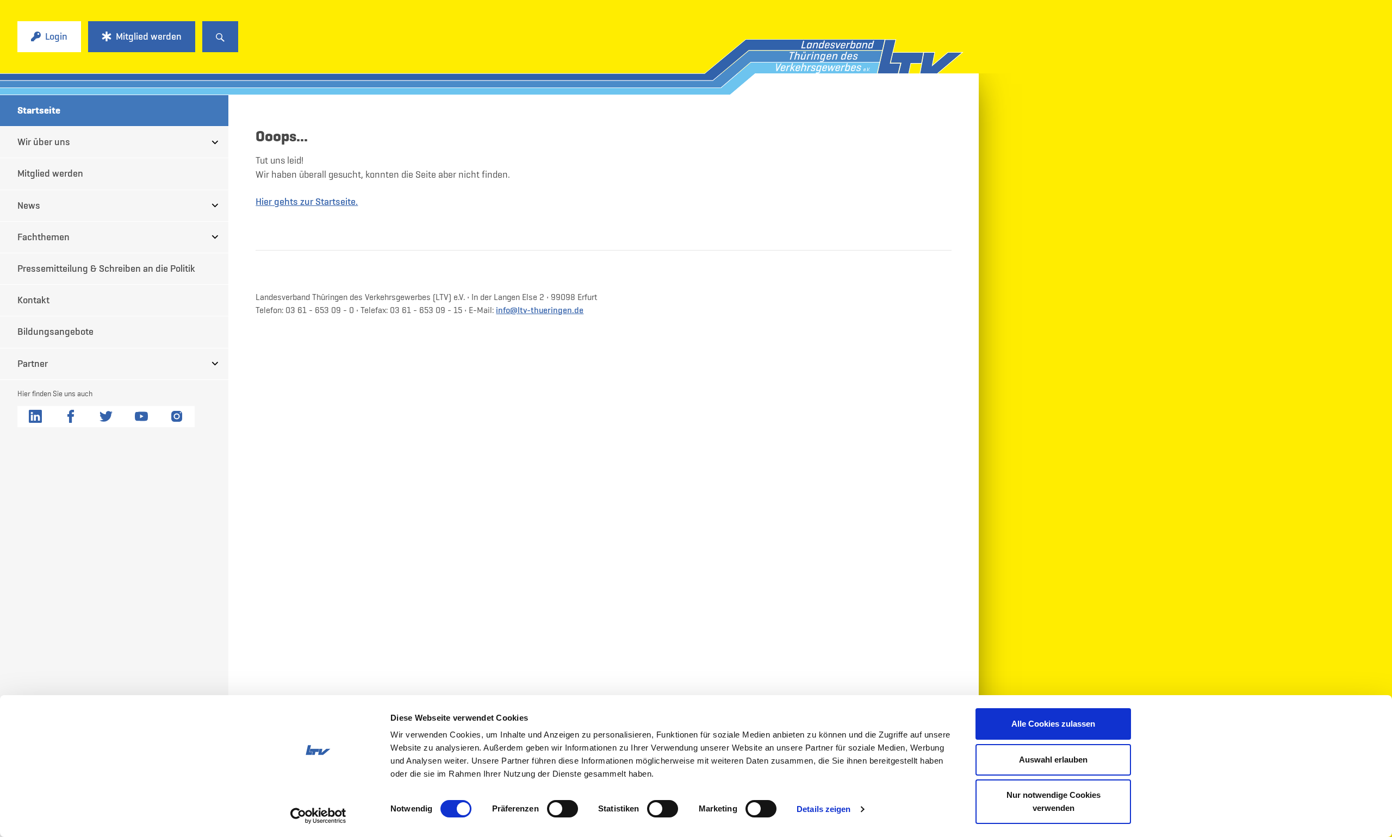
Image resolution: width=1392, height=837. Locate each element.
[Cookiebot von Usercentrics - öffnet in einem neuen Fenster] (318, 816)
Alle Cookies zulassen (1053, 723)
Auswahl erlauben (1053, 759)
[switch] (562, 808)
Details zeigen (823, 809)
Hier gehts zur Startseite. (307, 201)
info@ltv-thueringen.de (539, 310)
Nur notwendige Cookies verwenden (1053, 801)
